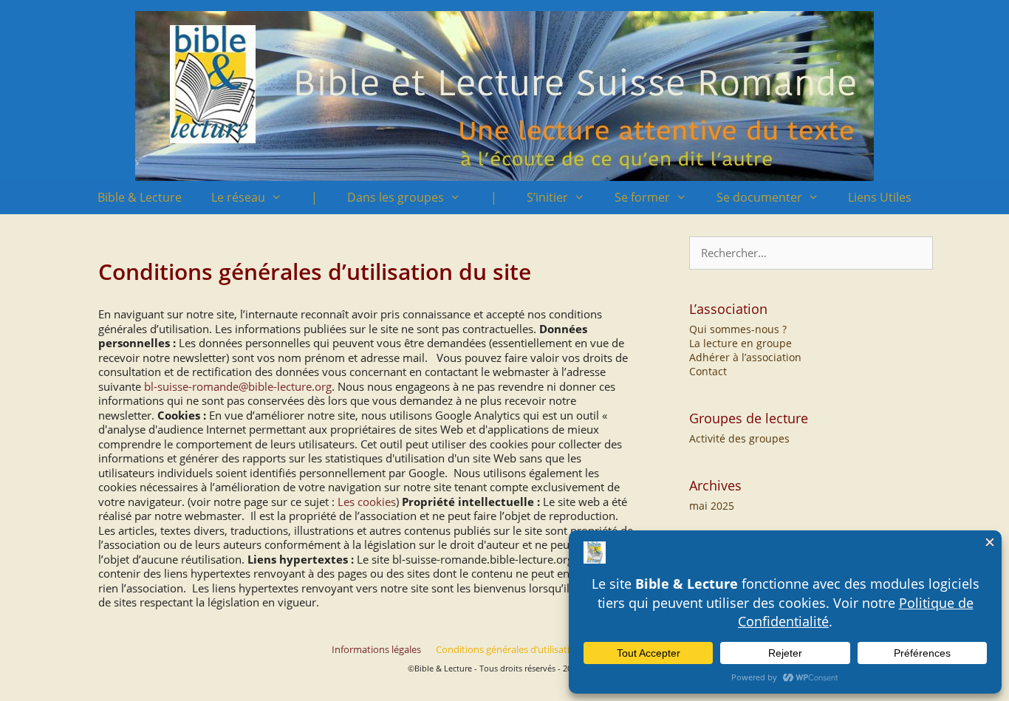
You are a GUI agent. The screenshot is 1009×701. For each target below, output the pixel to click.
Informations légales (376, 649)
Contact (708, 371)
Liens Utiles (879, 197)
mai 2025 (711, 506)
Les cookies (367, 501)
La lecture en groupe (740, 343)
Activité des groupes (739, 438)
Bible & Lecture (140, 197)
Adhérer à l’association (745, 357)
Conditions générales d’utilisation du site (524, 649)
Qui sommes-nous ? (738, 329)
